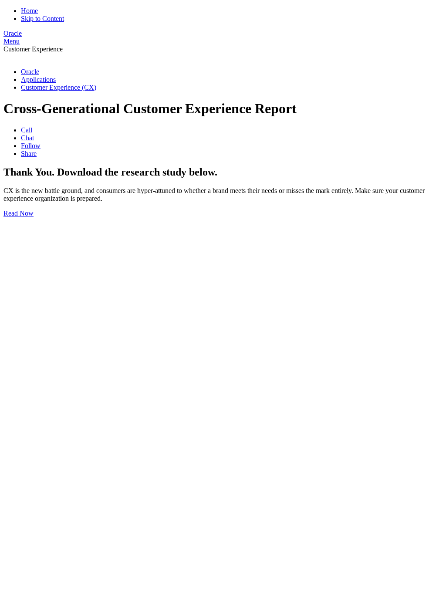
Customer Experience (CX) (58, 87)
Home (29, 10)
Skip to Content (42, 18)
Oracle (30, 71)
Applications (38, 79)
